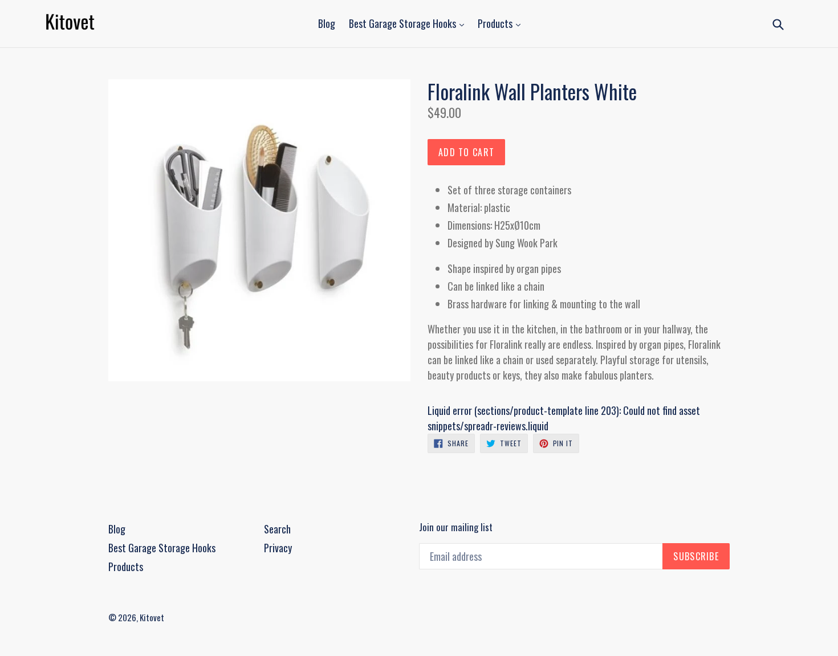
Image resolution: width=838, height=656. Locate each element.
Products (496, 23)
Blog (326, 23)
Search (277, 528)
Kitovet (152, 617)
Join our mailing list (456, 527)
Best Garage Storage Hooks (403, 23)
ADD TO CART (466, 152)
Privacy (278, 547)
